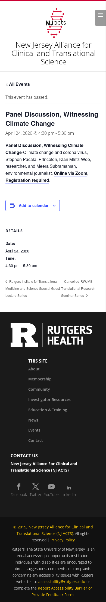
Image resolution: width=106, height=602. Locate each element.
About (34, 368)
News (33, 420)
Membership (40, 378)
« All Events (17, 84)
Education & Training (47, 409)
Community (39, 389)
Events (34, 430)
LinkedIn (68, 494)
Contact (35, 440)
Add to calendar (33, 205)
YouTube (51, 494)
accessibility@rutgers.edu (61, 581)
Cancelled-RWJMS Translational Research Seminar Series (78, 288)
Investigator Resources (49, 399)
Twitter (35, 494)
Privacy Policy (63, 539)
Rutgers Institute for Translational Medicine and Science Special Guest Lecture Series (32, 288)
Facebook (19, 494)
